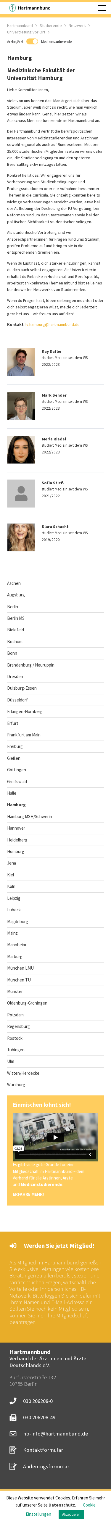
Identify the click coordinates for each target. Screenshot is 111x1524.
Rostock (14, 1038)
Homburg (15, 851)
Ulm (10, 1061)
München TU (19, 980)
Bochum (14, 641)
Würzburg (16, 1084)
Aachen (14, 583)
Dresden (15, 676)
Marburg (14, 956)
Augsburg (16, 595)
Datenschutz (62, 1505)
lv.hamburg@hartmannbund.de (52, 324)
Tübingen (16, 1050)
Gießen (13, 758)
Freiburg (15, 746)
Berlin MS (16, 618)
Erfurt (12, 723)
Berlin (12, 606)
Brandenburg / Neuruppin (30, 665)
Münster (15, 991)
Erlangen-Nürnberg (25, 711)
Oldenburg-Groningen (27, 1003)
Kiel (10, 875)
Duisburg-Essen (22, 688)
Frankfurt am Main (24, 735)
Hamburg (16, 804)
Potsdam (15, 1015)
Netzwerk (77, 25)
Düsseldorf (17, 700)
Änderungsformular (46, 1466)
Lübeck (14, 910)
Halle (11, 793)
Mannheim (16, 944)
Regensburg (18, 1026)
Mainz (12, 933)
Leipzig (13, 898)
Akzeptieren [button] (71, 1514)
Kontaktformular (43, 1449)
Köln (11, 886)
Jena (11, 863)
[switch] (39, 41)
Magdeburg (17, 921)
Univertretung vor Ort (26, 32)
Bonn (12, 653)
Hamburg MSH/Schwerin (29, 816)
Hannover (16, 828)
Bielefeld (15, 630)
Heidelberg (17, 840)
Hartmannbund (20, 25)
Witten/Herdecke (23, 1073)
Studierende (51, 25)
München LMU (20, 968)
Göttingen (16, 770)
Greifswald (17, 781)
